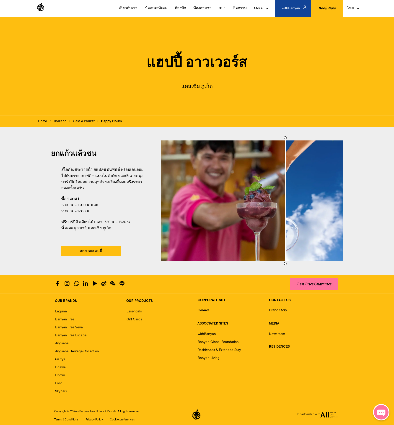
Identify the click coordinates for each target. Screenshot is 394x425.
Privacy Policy (94, 419)
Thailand (60, 121)
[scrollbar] (284, 200)
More (258, 8)
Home (42, 121)
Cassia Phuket (84, 121)
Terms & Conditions (66, 419)
